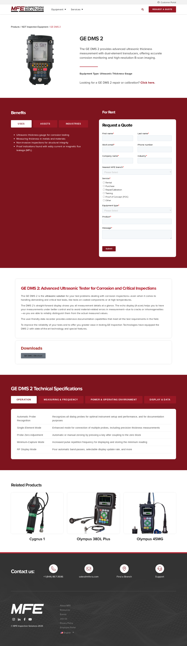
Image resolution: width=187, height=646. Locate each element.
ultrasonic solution (55, 296)
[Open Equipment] (65, 9)
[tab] (21, 124)
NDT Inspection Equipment (35, 27)
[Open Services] (82, 9)
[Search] (143, 9)
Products (15, 27)
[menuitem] (80, 632)
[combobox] (122, 9)
